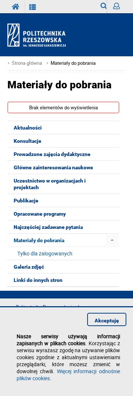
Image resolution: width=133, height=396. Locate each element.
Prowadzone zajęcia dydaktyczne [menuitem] (52, 154)
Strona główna (27, 63)
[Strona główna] (39, 35)
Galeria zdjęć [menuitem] (29, 267)
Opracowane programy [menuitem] (40, 214)
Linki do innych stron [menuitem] (38, 280)
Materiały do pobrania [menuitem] (39, 240)
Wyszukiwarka (101, 6)
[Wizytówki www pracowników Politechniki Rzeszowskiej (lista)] (32, 6)
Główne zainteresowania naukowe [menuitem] (53, 167)
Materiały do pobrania (73, 63)
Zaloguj (116, 6)
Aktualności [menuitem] (28, 128)
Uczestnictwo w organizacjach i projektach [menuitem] (50, 184)
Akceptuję (107, 320)
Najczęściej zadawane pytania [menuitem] (48, 227)
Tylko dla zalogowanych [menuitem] (44, 253)
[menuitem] (112, 240)
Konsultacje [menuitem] (27, 141)
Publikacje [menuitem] (26, 201)
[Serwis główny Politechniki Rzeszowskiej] (15, 6)
